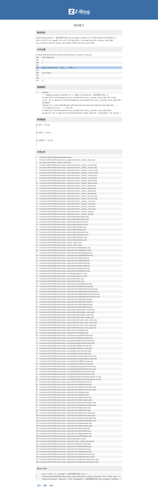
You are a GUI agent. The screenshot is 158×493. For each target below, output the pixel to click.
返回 (39, 485)
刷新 (45, 485)
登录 (51, 485)
